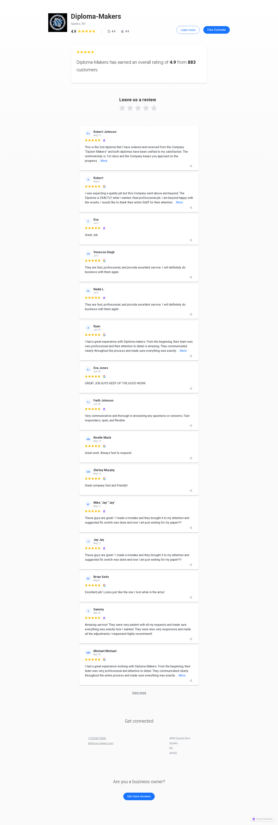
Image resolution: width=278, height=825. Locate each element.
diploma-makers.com (100, 743)
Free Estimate (216, 30)
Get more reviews (139, 796)
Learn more (188, 30)
